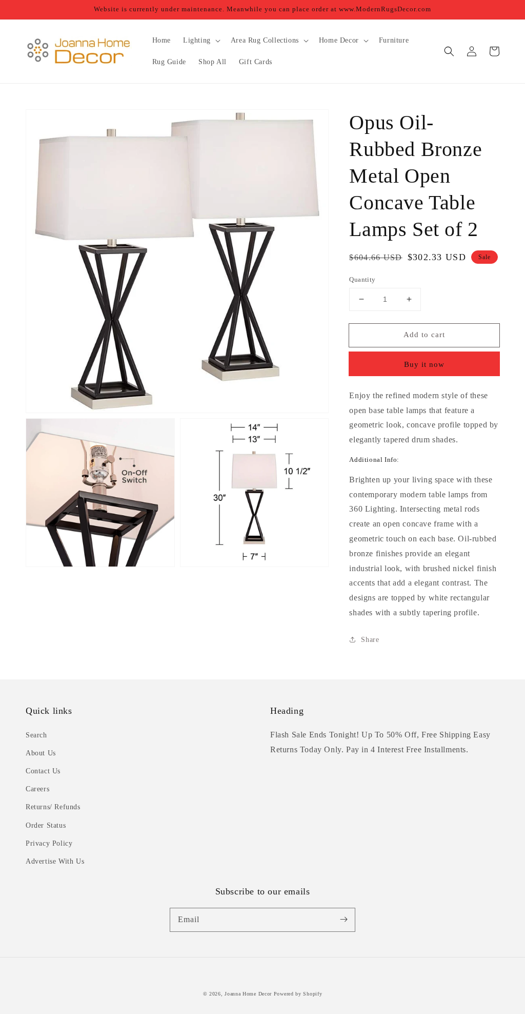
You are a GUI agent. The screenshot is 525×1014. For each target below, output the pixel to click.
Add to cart (424, 334)
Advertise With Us (55, 861)
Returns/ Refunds (53, 807)
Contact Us (43, 771)
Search (36, 735)
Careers (37, 789)
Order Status (46, 825)
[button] (449, 51)
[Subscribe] (343, 919)
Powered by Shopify (298, 994)
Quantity (362, 279)
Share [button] (370, 640)
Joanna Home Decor (248, 994)
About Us (41, 753)
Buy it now (424, 364)
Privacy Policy (49, 843)
